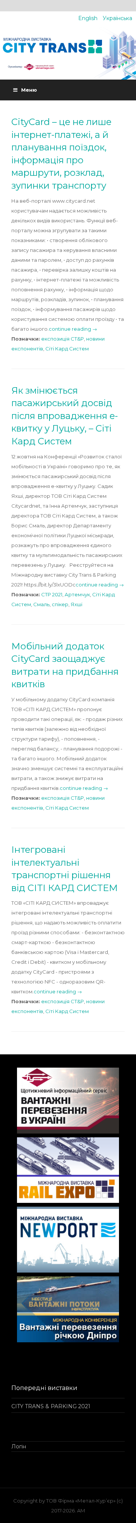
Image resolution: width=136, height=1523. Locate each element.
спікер (60, 604)
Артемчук (77, 594)
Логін (18, 1446)
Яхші (76, 604)
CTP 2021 (51, 594)
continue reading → (73, 329)
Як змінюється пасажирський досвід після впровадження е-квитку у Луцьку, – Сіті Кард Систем (64, 416)
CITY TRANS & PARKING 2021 (50, 1406)
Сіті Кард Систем (67, 349)
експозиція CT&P (62, 339)
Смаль (41, 604)
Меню (29, 90)
